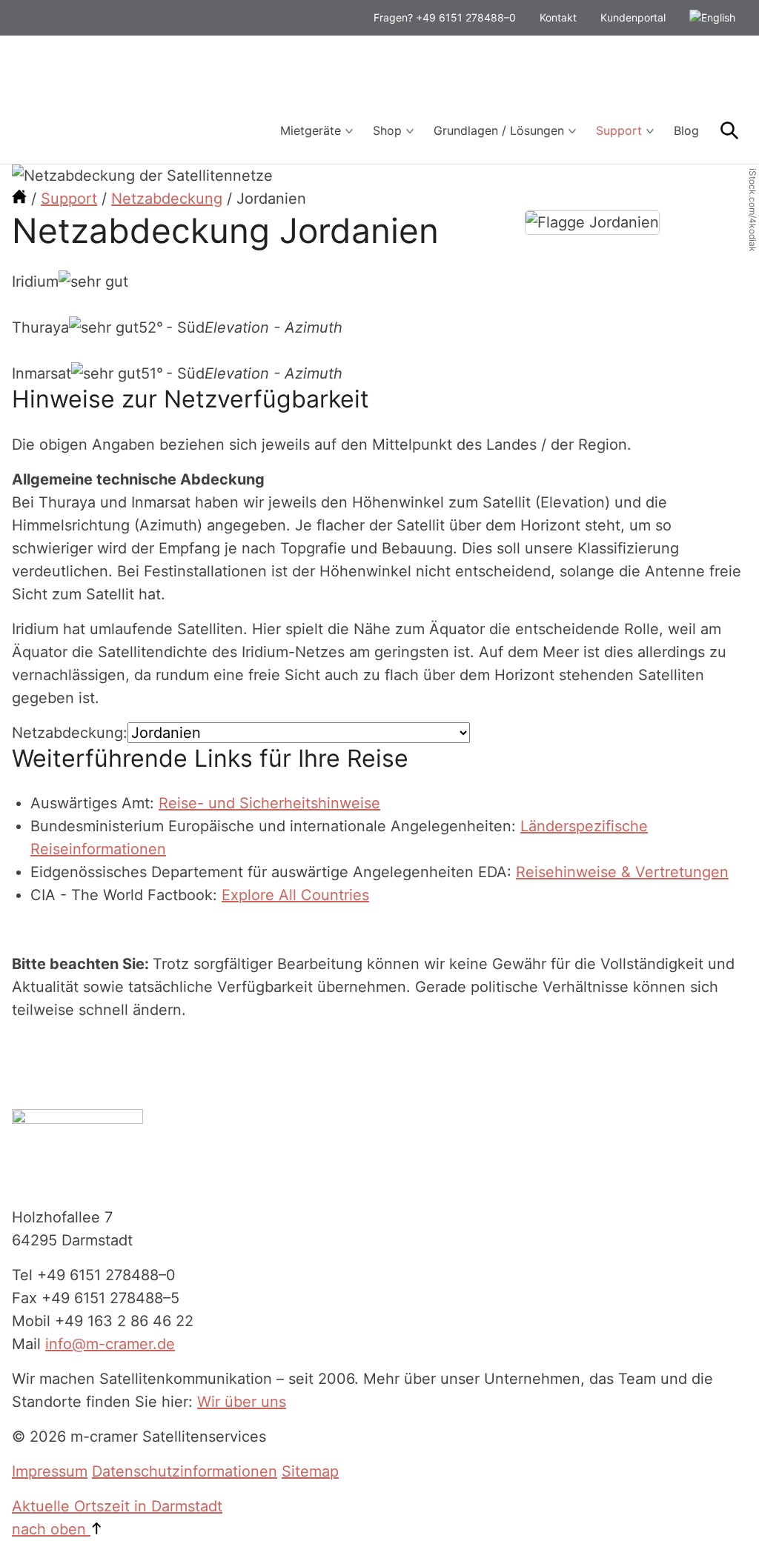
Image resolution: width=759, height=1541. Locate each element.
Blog (686, 130)
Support (619, 130)
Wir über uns (241, 1402)
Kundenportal (633, 17)
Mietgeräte (310, 130)
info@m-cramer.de (110, 1344)
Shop (387, 130)
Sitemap (310, 1471)
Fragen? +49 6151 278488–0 (445, 17)
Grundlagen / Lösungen (499, 130)
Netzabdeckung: (69, 733)
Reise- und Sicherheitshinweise (269, 803)
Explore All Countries (295, 895)
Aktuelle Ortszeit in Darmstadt (117, 1506)
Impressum (49, 1471)
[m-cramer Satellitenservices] (19, 198)
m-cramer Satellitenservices (123, 99)
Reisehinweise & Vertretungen (622, 872)
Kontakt (558, 17)
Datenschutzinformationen (184, 1471)
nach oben (51, 1529)
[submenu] (349, 131)
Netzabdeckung (166, 198)
